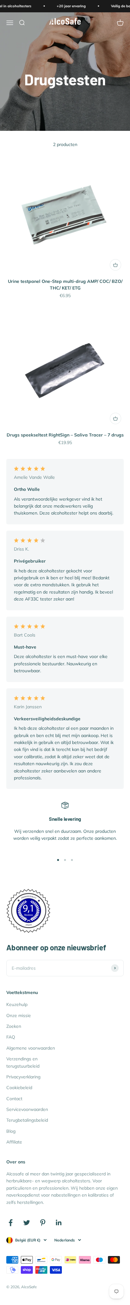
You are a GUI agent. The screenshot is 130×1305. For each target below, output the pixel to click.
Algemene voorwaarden (30, 1048)
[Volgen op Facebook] (10, 1222)
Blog (10, 1131)
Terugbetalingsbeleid (27, 1120)
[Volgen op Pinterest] (42, 1222)
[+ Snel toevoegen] (115, 265)
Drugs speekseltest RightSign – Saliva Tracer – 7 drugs (65, 435)
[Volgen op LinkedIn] (59, 1222)
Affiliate (14, 1142)
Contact (14, 1098)
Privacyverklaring (23, 1077)
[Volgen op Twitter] (26, 1222)
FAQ (10, 1037)
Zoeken (13, 1026)
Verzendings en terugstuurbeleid (22, 1062)
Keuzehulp (16, 1004)
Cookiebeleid (19, 1087)
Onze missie (18, 1015)
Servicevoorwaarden (27, 1109)
